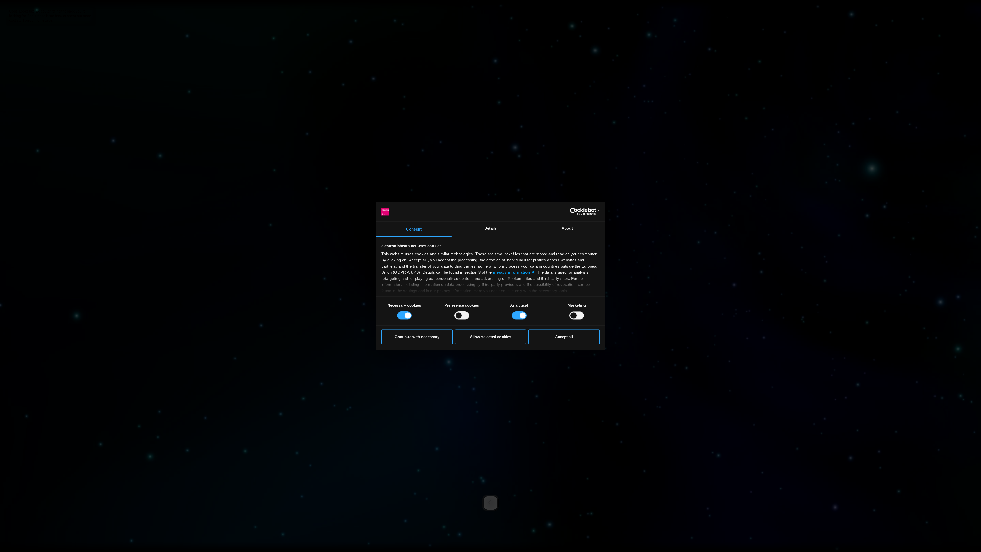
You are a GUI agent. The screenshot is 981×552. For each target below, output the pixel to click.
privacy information (511, 272)
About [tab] (567, 228)
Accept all (564, 337)
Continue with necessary (417, 337)
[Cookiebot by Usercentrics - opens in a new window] (577, 211)
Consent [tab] (414, 229)
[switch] (461, 316)
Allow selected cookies (490, 337)
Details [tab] (490, 228)
